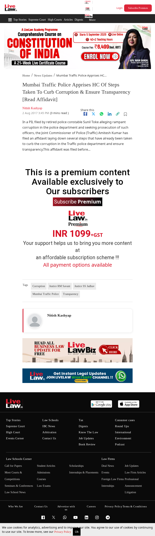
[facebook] (85, 114)
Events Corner (15, 438)
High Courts (55, 19)
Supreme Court (37, 19)
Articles (68, 19)
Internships (108, 485)
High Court (13, 432)
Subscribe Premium (138, 8)
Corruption (38, 286)
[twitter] (93, 114)
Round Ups (122, 426)
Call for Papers (13, 465)
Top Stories (19, 19)
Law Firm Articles (135, 472)
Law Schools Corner (19, 458)
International (123, 432)
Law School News (15, 492)
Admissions (43, 472)
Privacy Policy (63, 531)
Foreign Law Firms (113, 479)
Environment (123, 438)
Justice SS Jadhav (84, 286)
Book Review (87, 444)
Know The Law (88, 432)
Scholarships (76, 465)
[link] (117, 114)
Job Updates (86, 438)
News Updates (43, 75)
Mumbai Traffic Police (45, 294)
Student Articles (46, 465)
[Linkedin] (109, 114)
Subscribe (77, 201)
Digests (79, 19)
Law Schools (50, 420)
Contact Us (49, 438)
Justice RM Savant (59, 286)
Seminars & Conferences (19, 485)
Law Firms (108, 458)
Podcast (120, 444)
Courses (41, 479)
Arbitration (49, 432)
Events (105, 472)
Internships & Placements (83, 472)
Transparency (70, 294)
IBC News (48, 426)
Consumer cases (125, 420)
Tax (81, 420)
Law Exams (43, 485)
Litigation (130, 492)
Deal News (108, 465)
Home (26, 75)
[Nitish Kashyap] (35, 321)
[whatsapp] (101, 114)
